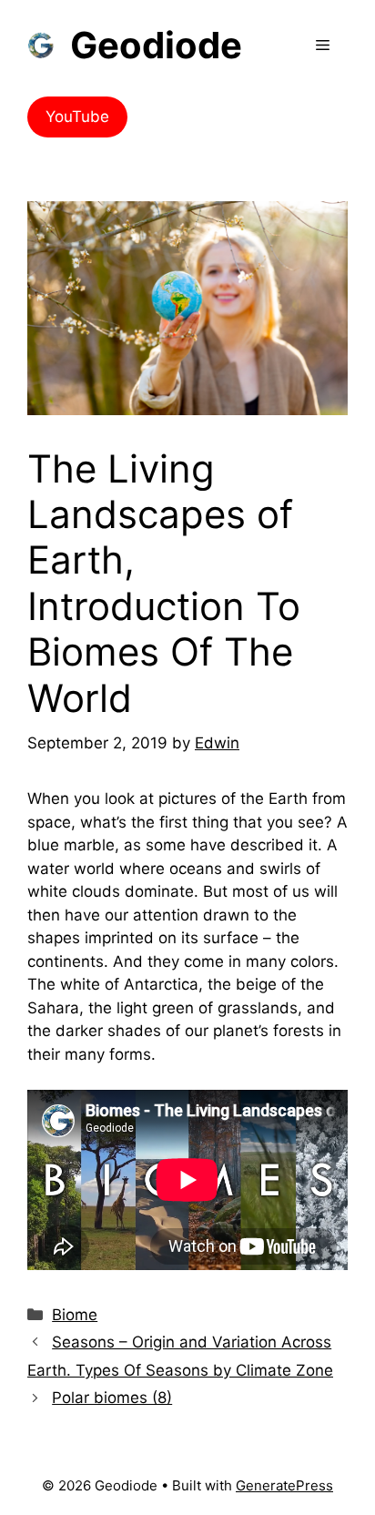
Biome (74, 1315)
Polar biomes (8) (112, 1397)
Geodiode (156, 45)
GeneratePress (284, 1485)
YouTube (77, 116)
